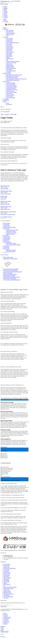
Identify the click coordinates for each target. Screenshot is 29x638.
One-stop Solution (10, 33)
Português (5, 21)
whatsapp (3, 626)
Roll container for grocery (12, 76)
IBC (7, 60)
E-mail (2, 629)
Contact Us (6, 100)
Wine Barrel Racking (11, 68)
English (5, 6)
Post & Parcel (9, 96)
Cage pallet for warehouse (12, 80)
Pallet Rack (9, 50)
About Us (5, 29)
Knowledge (9, 104)
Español (5, 16)
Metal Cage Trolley (5, 204)
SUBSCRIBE (3, 606)
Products (5, 37)
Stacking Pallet (10, 65)
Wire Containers (10, 52)
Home (4, 27)
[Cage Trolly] (4, 196)
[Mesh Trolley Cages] (6, 206)
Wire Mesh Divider (10, 251)
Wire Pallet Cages (7, 258)
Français (5, 8)
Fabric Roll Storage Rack (12, 42)
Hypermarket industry (11, 87)
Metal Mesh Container (8, 277)
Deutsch (5, 14)
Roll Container (9, 38)
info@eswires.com (5, 1)
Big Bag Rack (9, 48)
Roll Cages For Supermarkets (8, 214)
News (7, 103)
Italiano (5, 10)
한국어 (5, 20)
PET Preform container (11, 77)
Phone (2, 627)
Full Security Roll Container (9, 271)
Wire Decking (9, 49)
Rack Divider (9, 56)
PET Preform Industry (11, 92)
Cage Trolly (3, 199)
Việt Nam (5, 12)
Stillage (8, 57)
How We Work (9, 31)
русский (5, 17)
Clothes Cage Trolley (6, 193)
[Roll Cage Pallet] (5, 186)
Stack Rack (9, 53)
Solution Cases (7, 73)
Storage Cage (9, 46)
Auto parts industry (10, 84)
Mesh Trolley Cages (5, 209)
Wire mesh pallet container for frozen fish (16, 78)
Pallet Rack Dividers (11, 250)
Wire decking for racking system (14, 74)
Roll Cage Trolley (10, 234)
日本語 (5, 9)
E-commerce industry (11, 85)
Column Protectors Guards (12, 61)
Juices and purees (10, 83)
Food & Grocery (10, 91)
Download (5, 99)
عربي (4, 18)
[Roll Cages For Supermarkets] (8, 211)
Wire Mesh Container (11, 243)
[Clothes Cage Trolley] (6, 191)
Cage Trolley (9, 44)
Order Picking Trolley (11, 62)
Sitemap (5, 623)
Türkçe (5, 13)
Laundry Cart (9, 41)
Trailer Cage (9, 64)
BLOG (4, 101)
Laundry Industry (10, 95)
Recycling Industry (10, 97)
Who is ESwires (10, 30)
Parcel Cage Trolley (11, 231)
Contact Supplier (4, 631)
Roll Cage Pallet (4, 188)
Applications (6, 81)
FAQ (7, 35)
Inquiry (2, 630)
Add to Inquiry (4, 187)
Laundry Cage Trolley (11, 232)
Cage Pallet (9, 54)
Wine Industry (9, 93)
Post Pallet (9, 45)
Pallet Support (9, 58)
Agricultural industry (11, 88)
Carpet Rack (9, 40)
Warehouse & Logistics (12, 89)
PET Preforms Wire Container (13, 244)
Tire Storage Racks (11, 70)
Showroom (6, 622)
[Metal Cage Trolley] (6, 201)
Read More (15, 258)
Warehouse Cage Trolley (12, 230)
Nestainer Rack (10, 66)
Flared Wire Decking (8, 269)
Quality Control (9, 34)
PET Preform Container (9, 279)
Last (9, 121)
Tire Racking (9, 69)
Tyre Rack (8, 72)
